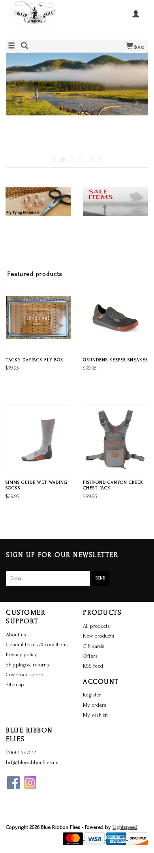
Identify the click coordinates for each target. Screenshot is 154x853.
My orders (94, 705)
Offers (90, 656)
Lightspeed (125, 827)
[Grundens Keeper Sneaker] (115, 317)
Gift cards (93, 646)
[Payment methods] (74, 838)
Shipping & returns (27, 665)
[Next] (136, 102)
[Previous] (17, 102)
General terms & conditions (37, 644)
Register (92, 695)
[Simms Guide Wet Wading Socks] (38, 440)
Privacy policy (21, 654)
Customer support (26, 674)
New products (98, 636)
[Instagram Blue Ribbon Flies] (30, 782)
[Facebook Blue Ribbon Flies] (13, 782)
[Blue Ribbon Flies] (41, 19)
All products (96, 626)
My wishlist (95, 715)
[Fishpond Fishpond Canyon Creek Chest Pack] (115, 440)
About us (16, 635)
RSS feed (93, 666)
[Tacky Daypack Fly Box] (38, 317)
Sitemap (15, 684)
